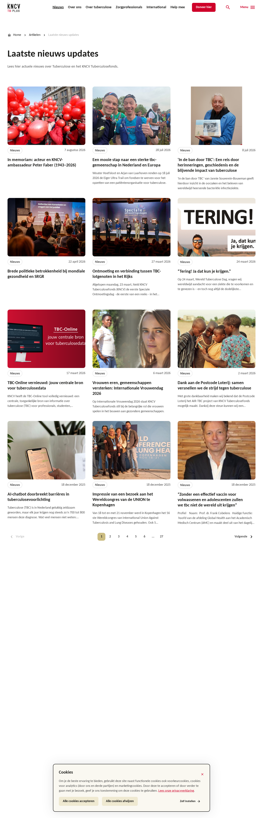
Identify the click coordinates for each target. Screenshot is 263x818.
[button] (244, 537)
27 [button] (161, 536)
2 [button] (110, 536)
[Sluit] (202, 774)
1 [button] (101, 536)
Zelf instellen (188, 801)
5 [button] (136, 536)
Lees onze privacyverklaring (176, 791)
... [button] (153, 536)
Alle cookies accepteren (78, 801)
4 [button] (127, 536)
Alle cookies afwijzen (120, 801)
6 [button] (144, 536)
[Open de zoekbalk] (228, 7)
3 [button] (119, 536)
